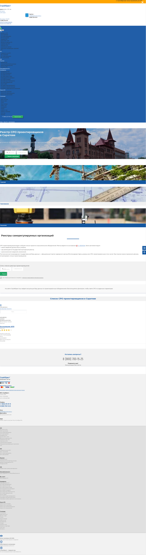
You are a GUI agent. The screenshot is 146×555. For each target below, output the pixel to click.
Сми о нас (2, 527)
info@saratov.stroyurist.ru (35, 15)
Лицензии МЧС (3, 459)
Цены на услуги (3, 514)
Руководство (3, 521)
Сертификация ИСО (4, 483)
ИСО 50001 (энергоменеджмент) (7, 496)
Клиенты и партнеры (5, 526)
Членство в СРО (4, 441)
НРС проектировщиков (5, 453)
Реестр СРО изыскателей (6, 508)
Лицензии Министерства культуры (8, 460)
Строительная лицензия (6, 442)
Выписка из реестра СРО (6, 438)
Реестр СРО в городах (5, 503)
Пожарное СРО (3, 463)
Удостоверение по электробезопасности (10, 473)
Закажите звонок (18, 116)
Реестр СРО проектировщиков (7, 506)
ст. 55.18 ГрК (81, 245)
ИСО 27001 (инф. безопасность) (7, 491)
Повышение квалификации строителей (9, 444)
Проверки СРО (3, 435)
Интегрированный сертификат (7, 488)
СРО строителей (4, 431)
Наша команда (3, 518)
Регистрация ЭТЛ (4, 478)
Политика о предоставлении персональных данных (12, 390)
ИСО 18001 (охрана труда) (6, 487)
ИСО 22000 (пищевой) (5, 490)
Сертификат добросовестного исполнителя (10, 498)
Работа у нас (3, 520)
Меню (2, 30)
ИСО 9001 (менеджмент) (5, 484)
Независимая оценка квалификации (8, 468)
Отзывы (2, 523)
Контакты (4, 27)
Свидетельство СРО (5, 439)
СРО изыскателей (4, 433)
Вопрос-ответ (3, 515)
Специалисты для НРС (5, 450)
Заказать (4, 274)
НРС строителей (4, 451)
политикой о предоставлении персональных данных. (37, 158)
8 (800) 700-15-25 (33, 17)
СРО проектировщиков (5, 432)
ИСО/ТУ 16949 (3, 494)
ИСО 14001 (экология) (5, 485)
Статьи (1, 517)
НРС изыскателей (4, 454)
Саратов (31, 14)
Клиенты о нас (3, 524)
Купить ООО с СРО (4, 436)
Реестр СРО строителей (5, 505)
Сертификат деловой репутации (7, 497)
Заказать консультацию (13, 156)
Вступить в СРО (4, 429)
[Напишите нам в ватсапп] (1, 28)
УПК (1, 445)
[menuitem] (1, 31)
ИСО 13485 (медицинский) (6, 493)
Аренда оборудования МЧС (6, 462)
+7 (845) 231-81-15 (4, 20)
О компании (3, 513)
